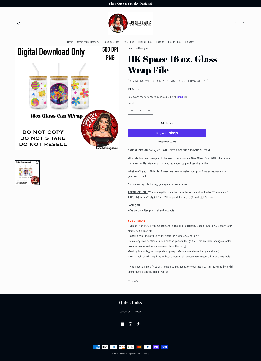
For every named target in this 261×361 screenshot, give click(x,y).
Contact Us (125, 311)
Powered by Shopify (141, 353)
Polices (137, 311)
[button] (19, 23)
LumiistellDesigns (126, 353)
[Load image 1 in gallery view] (27, 173)
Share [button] (135, 280)
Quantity (131, 103)
